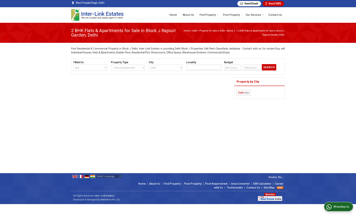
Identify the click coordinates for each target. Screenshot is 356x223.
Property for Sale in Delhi (212, 30)
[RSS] (280, 187)
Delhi (194, 30)
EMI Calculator (262, 183)
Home (173, 14)
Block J (231, 30)
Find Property (208, 14)
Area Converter (240, 183)
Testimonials (235, 187)
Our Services (253, 14)
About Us (188, 14)
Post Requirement (216, 183)
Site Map (269, 187)
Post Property (231, 14)
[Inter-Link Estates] (97, 15)
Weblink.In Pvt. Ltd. (110, 199)
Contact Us (275, 14)
